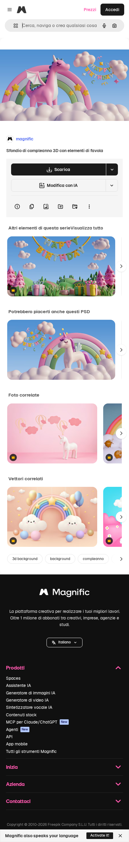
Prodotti (15, 667)
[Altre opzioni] (89, 206)
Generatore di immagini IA (30, 693)
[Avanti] (121, 266)
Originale (39, 51)
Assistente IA (18, 685)
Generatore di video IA (27, 700)
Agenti (17, 729)
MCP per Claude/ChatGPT (37, 722)
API (9, 736)
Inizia (12, 767)
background (60, 558)
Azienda (15, 784)
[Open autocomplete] (13, 25)
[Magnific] (64, 593)
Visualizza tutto (86, 228)
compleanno (93, 558)
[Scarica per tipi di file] (112, 169)
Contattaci (18, 801)
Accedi (112, 9)
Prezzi (90, 9)
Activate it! (99, 835)
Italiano (64, 642)
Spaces (13, 678)
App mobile (17, 744)
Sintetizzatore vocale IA (29, 707)
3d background (25, 558)
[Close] (120, 835)
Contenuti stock (21, 715)
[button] (64, 642)
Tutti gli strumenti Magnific (31, 751)
